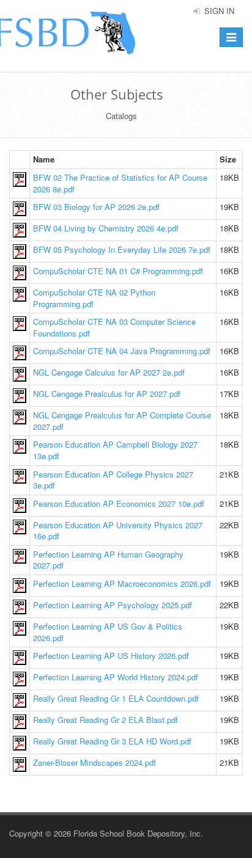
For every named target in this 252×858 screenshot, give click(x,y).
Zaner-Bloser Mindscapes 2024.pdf (94, 762)
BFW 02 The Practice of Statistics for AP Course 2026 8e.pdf (120, 183)
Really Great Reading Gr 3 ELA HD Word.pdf (112, 741)
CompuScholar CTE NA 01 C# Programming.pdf (118, 271)
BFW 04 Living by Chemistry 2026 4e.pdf (106, 228)
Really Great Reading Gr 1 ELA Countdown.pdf (116, 698)
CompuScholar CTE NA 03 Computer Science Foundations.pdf (114, 327)
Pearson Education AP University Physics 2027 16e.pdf (117, 530)
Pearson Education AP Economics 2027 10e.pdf (118, 503)
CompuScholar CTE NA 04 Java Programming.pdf (121, 351)
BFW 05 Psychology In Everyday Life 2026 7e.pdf (121, 249)
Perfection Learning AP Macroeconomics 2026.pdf (122, 583)
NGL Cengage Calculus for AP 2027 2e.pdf (109, 372)
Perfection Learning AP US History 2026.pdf (111, 655)
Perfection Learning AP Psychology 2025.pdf (112, 605)
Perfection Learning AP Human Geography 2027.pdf (108, 560)
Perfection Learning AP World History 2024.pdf (115, 677)
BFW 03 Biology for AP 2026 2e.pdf (96, 207)
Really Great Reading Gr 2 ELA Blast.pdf (105, 719)
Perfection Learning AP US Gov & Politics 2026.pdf (107, 632)
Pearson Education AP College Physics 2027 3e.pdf (113, 480)
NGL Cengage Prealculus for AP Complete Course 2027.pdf (122, 420)
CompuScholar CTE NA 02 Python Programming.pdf (94, 298)
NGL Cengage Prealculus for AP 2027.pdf (106, 393)
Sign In (218, 10)
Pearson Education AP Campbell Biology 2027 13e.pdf (115, 450)
